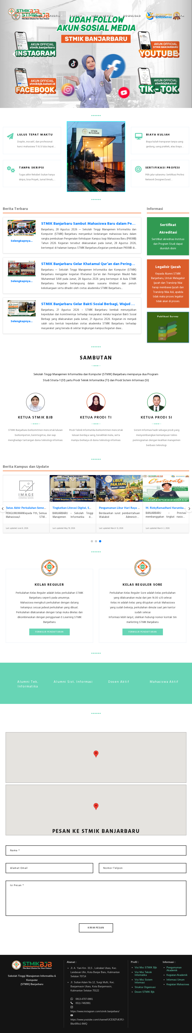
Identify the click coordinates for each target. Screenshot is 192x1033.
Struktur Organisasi (145, 987)
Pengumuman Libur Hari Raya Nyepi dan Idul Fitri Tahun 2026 (138, 508)
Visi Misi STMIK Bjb (146, 967)
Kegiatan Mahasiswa (177, 984)
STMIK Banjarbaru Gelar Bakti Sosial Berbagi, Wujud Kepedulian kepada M (104, 304)
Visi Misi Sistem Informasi (143, 981)
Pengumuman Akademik (174, 969)
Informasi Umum (175, 979)
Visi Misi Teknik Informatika (143, 973)
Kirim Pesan (96, 928)
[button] (56, 16)
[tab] (92, 541)
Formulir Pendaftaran (49, 632)
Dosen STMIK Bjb (144, 991)
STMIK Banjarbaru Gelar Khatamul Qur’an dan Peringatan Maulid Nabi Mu (104, 264)
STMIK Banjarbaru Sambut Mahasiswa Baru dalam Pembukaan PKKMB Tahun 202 (110, 224)
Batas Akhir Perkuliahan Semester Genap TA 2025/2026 (42, 508)
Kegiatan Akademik (177, 975)
